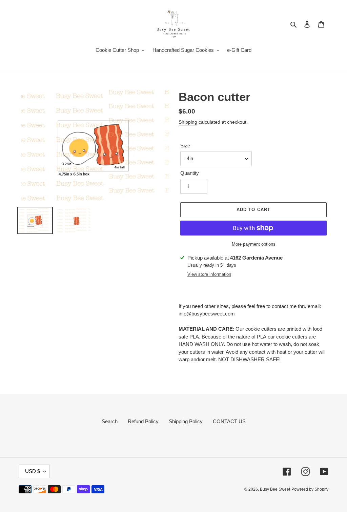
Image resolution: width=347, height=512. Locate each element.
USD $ (32, 471)
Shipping (188, 122)
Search (110, 421)
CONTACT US (229, 421)
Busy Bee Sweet (275, 489)
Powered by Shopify (309, 489)
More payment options (253, 244)
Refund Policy (143, 421)
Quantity (189, 173)
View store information (209, 274)
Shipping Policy (186, 421)
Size (185, 145)
